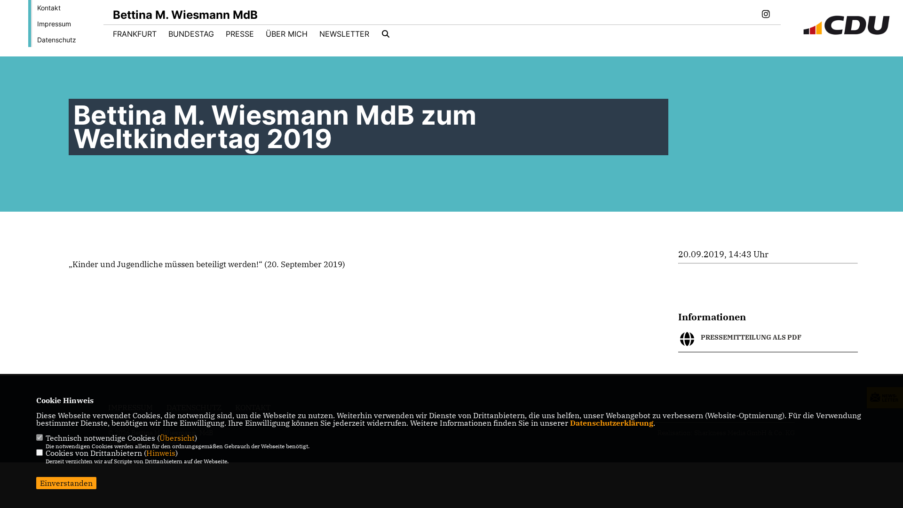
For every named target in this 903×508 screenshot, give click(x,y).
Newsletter (344, 34)
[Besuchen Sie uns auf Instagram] (765, 15)
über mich (287, 34)
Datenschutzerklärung (611, 423)
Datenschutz (56, 40)
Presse (240, 34)
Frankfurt (135, 34)
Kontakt (49, 8)
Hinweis (160, 453)
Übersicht (177, 438)
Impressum (54, 24)
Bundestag (191, 34)
